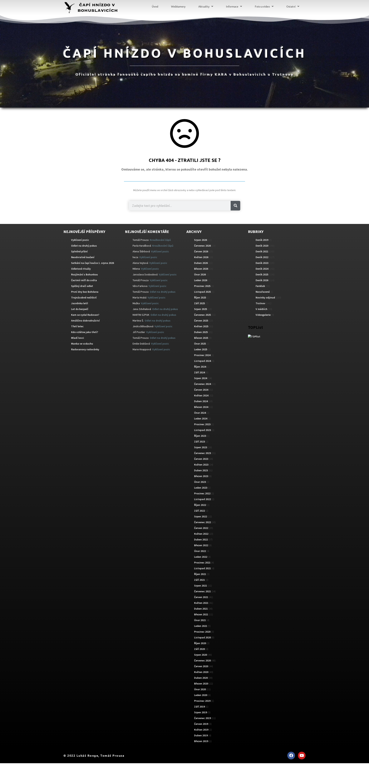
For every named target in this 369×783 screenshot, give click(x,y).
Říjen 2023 (200, 435)
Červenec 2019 (202, 718)
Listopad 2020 (202, 637)
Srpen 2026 (200, 240)
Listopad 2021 (202, 568)
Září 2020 (199, 649)
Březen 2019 (201, 741)
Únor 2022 (200, 551)
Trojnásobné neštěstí (84, 297)
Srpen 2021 (200, 585)
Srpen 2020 (200, 654)
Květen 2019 (201, 729)
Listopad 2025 (202, 291)
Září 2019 (199, 706)
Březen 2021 (201, 614)
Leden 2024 (200, 418)
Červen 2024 (201, 389)
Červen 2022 (201, 528)
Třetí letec (77, 326)
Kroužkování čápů (160, 240)
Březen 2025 (201, 338)
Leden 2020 (200, 695)
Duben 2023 (201, 470)
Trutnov (260, 303)
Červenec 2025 (202, 315)
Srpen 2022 (200, 516)
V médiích (261, 309)
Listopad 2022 (202, 499)
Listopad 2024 (202, 361)
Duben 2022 (201, 539)
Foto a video (262, 6)
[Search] (235, 205)
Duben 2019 (201, 735)
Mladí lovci (77, 338)
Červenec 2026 (202, 245)
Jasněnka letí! (79, 303)
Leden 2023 (200, 487)
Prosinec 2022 (202, 493)
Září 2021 (199, 580)
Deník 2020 (262, 245)
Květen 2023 (201, 464)
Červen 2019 (201, 724)
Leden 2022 (200, 556)
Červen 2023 (201, 459)
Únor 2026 (200, 274)
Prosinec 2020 (202, 631)
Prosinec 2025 (202, 286)
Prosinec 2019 (202, 701)
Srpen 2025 (200, 309)
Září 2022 (199, 510)
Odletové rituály (81, 268)
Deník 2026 (262, 280)
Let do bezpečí (79, 309)
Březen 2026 (201, 268)
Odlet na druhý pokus (84, 245)
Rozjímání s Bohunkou (84, 274)
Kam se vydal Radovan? (85, 315)
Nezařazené (263, 291)
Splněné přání (79, 251)
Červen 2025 (201, 320)
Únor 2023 (200, 482)
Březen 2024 (201, 407)
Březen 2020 (201, 683)
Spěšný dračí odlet (82, 286)
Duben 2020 (201, 677)
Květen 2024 (201, 395)
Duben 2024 (201, 401)
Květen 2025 (201, 326)
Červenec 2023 (202, 453)
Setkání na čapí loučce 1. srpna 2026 (92, 263)
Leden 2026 (200, 280)
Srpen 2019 (200, 712)
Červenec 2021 (202, 591)
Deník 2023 (262, 263)
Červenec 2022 (202, 522)
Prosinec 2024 (202, 355)
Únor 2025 (200, 343)
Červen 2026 (201, 251)
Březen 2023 (201, 476)
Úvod (155, 6)
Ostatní (291, 6)
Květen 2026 (201, 257)
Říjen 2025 (200, 297)
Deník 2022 (262, 257)
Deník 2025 (262, 274)
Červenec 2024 (202, 384)
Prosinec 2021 (202, 562)
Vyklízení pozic (80, 240)
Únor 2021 (200, 620)
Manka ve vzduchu (82, 343)
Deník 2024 (262, 268)
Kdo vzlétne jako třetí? (84, 332)
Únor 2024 (200, 412)
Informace (232, 6)
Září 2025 (199, 303)
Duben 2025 (201, 332)
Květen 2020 (201, 672)
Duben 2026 (201, 263)
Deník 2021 (262, 251)
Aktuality (203, 6)
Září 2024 (199, 372)
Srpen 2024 (200, 378)
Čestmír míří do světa (84, 280)
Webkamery (178, 6)
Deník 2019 (262, 240)
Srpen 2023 (200, 447)
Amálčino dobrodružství (85, 320)
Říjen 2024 (200, 366)
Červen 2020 (201, 666)
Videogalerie (263, 315)
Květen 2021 (201, 603)
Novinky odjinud (265, 297)
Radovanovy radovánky (85, 349)
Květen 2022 (201, 533)
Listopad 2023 (202, 430)
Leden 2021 (200, 626)
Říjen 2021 (200, 574)
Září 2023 (199, 441)
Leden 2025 (200, 349)
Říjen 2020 (200, 643)
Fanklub (260, 286)
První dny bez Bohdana (84, 291)
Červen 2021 (201, 597)
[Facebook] (291, 755)
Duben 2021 (201, 608)
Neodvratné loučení (82, 257)
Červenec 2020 (202, 660)
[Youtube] (302, 755)
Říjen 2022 (200, 505)
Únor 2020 (200, 689)
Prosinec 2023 (202, 424)
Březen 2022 (201, 545)
